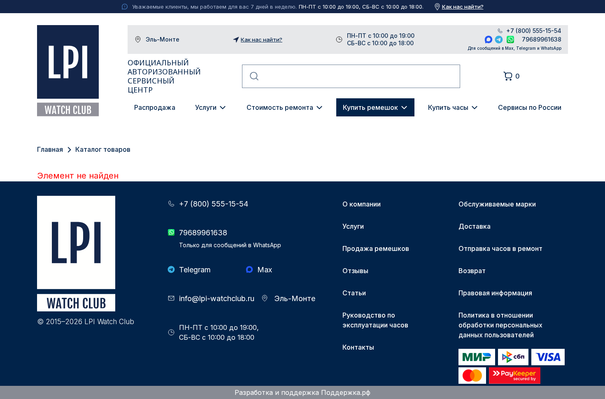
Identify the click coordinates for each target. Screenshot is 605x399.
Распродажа (154, 107)
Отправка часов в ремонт (500, 248)
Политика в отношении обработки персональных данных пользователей (500, 325)
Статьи (354, 293)
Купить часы (448, 107)
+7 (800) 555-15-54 (533, 31)
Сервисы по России (529, 107)
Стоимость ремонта (280, 107)
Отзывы (355, 271)
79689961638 (541, 39)
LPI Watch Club (68, 70)
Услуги (205, 107)
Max (488, 39)
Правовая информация (495, 293)
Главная (50, 149)
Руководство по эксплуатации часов (375, 320)
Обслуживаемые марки (497, 204)
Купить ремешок (370, 107)
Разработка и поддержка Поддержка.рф (302, 392)
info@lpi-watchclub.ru (216, 298)
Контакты (358, 347)
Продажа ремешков (375, 248)
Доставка (474, 226)
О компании (361, 204)
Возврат (472, 271)
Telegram (499, 39)
